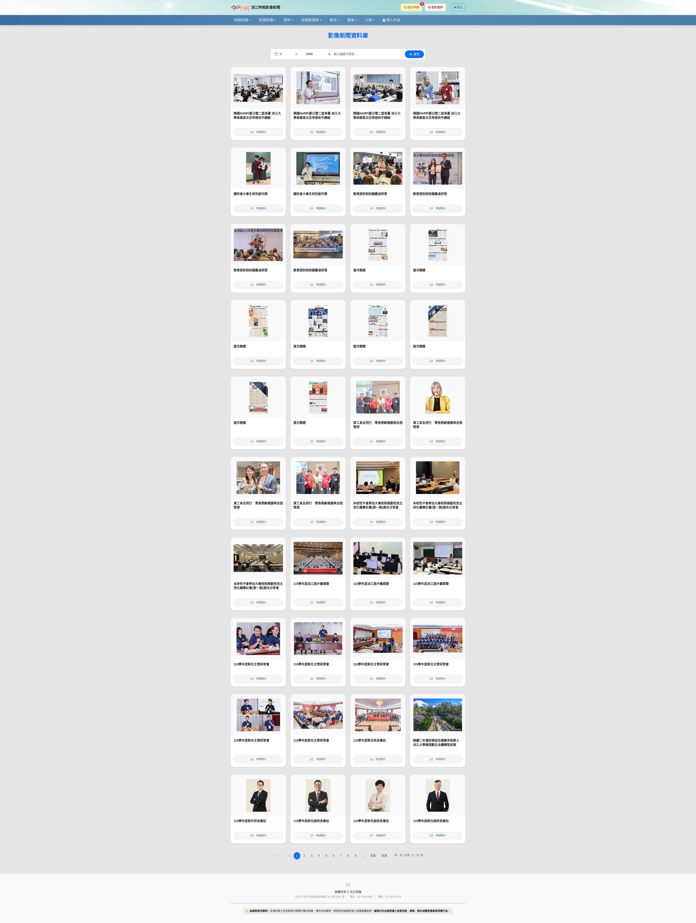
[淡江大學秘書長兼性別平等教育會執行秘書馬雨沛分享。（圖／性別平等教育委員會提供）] (437, 477)
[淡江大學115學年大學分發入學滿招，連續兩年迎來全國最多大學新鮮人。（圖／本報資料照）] (437, 715)
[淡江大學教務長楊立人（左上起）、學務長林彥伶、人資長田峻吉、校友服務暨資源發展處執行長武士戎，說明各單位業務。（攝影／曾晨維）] (258, 715)
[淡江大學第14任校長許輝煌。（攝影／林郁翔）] (258, 795)
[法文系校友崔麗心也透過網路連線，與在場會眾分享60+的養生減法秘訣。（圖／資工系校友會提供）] (437, 397)
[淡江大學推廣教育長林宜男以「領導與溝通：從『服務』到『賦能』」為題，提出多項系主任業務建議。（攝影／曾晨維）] (378, 638)
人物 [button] (368, 20)
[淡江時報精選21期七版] (437, 244)
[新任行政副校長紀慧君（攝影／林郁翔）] (378, 795)
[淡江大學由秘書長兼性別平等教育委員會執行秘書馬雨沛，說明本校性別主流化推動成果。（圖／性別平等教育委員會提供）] (378, 477)
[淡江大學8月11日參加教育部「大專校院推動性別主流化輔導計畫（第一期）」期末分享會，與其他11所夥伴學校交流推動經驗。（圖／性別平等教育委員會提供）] (258, 558)
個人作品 (393, 20)
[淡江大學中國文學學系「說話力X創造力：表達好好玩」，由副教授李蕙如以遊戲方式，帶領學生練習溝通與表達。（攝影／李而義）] (437, 558)
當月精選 (359, 270)
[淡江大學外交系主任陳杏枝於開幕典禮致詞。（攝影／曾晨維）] (258, 88)
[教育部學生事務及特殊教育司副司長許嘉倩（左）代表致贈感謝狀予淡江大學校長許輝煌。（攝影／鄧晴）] (437, 168)
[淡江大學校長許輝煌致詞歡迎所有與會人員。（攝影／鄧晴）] (258, 244)
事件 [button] (287, 20)
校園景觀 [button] (266, 20)
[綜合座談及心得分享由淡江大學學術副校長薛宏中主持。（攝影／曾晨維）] (318, 715)
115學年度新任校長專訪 (369, 740)
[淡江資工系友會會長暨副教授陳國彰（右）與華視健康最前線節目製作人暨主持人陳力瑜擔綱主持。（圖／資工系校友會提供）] (258, 477)
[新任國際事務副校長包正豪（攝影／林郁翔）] (318, 795)
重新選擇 (437, 7)
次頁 (373, 855)
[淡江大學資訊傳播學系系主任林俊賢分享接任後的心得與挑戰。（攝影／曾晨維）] (258, 638)
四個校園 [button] (241, 20)
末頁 (384, 855)
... (363, 855)
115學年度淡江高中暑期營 (311, 584)
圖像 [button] (350, 20)
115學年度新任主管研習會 (251, 664)
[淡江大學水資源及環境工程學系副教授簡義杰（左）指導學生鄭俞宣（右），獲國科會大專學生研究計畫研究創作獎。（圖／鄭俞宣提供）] (258, 168)
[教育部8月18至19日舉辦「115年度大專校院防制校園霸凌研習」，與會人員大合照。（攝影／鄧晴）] (318, 244)
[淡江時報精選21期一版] (318, 397)
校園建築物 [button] (310, 20)
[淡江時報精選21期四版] (378, 321)
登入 (460, 7)
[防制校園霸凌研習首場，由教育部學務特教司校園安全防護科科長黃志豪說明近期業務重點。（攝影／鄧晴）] (378, 168)
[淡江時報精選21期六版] (258, 321)
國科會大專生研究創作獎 (251, 194)
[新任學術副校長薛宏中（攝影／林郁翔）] (437, 795)
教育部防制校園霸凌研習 (370, 194)
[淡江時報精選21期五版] (318, 321)
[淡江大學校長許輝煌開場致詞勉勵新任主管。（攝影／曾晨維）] (318, 638)
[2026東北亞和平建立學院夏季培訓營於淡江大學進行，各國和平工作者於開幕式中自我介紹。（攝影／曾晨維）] (378, 88)
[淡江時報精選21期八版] (378, 244)
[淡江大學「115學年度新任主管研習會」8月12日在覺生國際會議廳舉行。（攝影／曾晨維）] (437, 638)
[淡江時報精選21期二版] (258, 397)
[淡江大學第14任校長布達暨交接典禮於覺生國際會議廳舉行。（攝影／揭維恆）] (378, 715)
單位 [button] (333, 20)
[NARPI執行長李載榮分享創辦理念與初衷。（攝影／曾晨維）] (318, 88)
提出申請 (414, 6)
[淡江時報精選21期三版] (437, 321)
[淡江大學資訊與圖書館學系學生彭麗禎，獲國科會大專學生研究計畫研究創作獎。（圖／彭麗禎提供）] (318, 168)
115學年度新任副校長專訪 (311, 821)
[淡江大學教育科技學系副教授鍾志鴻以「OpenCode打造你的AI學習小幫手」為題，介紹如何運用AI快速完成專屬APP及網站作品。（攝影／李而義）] (378, 558)
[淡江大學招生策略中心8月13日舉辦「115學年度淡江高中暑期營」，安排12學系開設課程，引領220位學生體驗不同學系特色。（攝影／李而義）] (318, 558)
